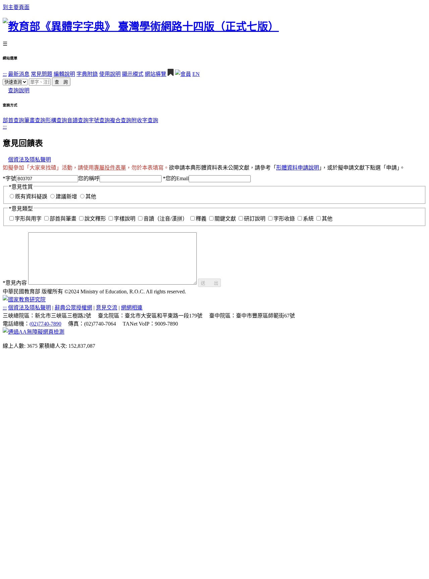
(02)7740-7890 (45, 324)
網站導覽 (155, 74)
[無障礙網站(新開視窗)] (33, 332)
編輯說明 (64, 74)
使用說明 (110, 74)
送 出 (209, 283)
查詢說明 (18, 90)
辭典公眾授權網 (73, 307)
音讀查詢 (77, 120)
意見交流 (106, 307)
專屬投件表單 (110, 168)
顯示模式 (132, 74)
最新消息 (18, 74)
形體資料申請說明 (297, 168)
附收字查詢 (144, 120)
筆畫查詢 (35, 120)
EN (196, 74)
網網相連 (131, 307)
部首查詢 (13, 120)
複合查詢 (120, 120)
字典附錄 (87, 74)
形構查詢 (56, 120)
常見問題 (41, 74)
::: (5, 74)
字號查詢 (99, 120)
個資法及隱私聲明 (29, 159)
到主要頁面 (16, 7)
